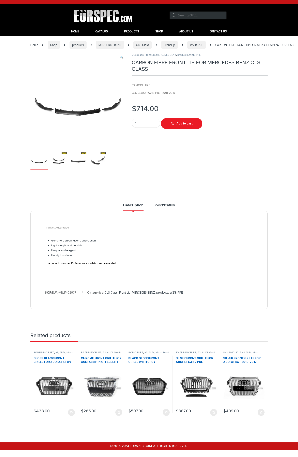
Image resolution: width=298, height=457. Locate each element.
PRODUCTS (131, 31)
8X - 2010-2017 (232, 352)
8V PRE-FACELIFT (43, 352)
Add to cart (184, 123)
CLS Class (142, 45)
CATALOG (101, 31)
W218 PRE (196, 45)
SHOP (159, 31)
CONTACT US (218, 31)
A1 (243, 352)
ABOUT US (186, 31)
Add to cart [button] (71, 412)
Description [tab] (133, 205)
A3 (57, 352)
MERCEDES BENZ (110, 45)
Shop (53, 45)
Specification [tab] (164, 205)
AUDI (62, 352)
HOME (75, 31)
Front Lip (169, 45)
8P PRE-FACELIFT (91, 352)
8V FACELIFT (135, 352)
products (78, 45)
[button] (122, 57)
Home (34, 45)
